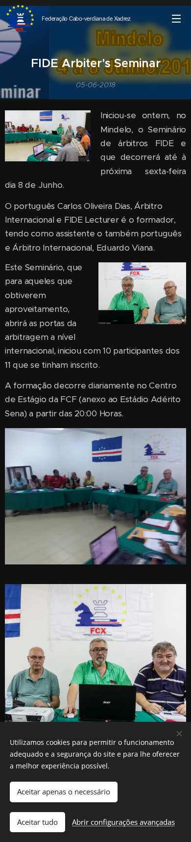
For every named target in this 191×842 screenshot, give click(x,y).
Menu (176, 18)
